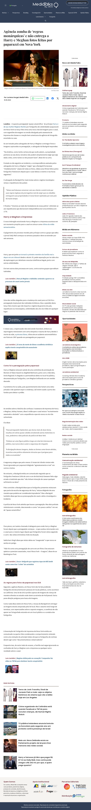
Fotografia (52, 20)
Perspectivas (16, 16)
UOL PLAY (47, 2)
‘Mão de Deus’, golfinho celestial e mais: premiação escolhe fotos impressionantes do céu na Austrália (74, 588)
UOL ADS (54, 2)
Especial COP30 (72, 16)
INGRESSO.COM (20, 2)
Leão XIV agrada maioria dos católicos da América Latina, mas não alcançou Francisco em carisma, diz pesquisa (73, 222)
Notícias (4, 16)
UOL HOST (28, 2)
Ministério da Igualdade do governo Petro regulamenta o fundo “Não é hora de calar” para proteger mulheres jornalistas (74, 175)
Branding (25, 16)
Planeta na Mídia (60, 16)
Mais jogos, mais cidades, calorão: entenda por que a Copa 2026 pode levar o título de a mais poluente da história (74, 483)
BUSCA (67, 2)
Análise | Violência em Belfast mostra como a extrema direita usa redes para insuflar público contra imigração (74, 446)
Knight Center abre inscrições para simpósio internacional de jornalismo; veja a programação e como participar (74, 368)
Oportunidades (48, 16)
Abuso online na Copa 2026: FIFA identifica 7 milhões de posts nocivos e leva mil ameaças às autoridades (73, 244)
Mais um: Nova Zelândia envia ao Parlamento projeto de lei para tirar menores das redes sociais (34, 747)
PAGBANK (35, 2)
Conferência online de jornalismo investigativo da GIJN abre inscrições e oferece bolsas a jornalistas (74, 354)
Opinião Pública (84, 16)
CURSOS (41, 2)
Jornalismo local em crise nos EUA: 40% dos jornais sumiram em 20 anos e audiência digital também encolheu (74, 298)
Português (14, 9)
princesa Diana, (22, 338)
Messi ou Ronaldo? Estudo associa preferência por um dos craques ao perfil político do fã (74, 209)
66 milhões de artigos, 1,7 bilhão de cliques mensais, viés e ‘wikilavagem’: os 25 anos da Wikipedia (74, 270)
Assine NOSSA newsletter (77, 7)
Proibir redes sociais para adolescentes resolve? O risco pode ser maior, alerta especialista (74, 431)
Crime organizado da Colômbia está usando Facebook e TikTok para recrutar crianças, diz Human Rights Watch (74, 115)
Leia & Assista (40, 20)
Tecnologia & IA (36, 16)
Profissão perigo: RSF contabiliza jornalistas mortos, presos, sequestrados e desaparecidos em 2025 (74, 284)
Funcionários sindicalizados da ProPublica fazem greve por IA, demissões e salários (73, 190)
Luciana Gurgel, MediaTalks (18, 101)
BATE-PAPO (76, 2)
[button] (45, 25)
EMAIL (85, 2)
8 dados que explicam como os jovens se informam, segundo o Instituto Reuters (73, 257)
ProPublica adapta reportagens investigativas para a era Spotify (73, 148)
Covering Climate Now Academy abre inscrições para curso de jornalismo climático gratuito (73, 381)
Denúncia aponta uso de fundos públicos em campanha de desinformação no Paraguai (73, 161)
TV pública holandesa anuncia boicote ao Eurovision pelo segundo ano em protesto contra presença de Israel (36, 730)
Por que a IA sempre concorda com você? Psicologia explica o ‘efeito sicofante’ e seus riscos (73, 416)
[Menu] (5, 9)
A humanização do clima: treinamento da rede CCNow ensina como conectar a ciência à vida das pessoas (74, 469)
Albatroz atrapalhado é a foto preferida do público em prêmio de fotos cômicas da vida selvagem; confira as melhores (74, 557)
